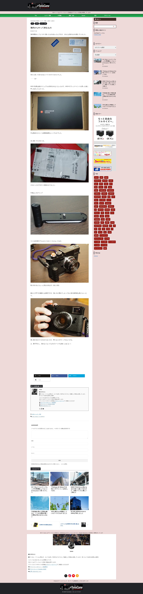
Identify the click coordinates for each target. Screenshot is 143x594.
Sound (83, 15)
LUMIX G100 (102, 190)
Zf (112, 229)
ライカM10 (104, 241)
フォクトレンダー (99, 238)
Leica (33, 416)
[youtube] (43, 409)
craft (101, 177)
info (111, 183)
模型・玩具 (71, 15)
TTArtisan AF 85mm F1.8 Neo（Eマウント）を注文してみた (59, 488)
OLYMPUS (102, 200)
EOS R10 (105, 180)
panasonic (111, 206)
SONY (101, 216)
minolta (104, 196)
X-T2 (102, 222)
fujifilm (110, 180)
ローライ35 (104, 245)
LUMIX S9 (111, 193)
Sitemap (96, 256)
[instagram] (41, 409)
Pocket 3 (97, 212)
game (96, 183)
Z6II (96, 229)
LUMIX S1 (104, 193)
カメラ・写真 (48, 15)
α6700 (96, 235)
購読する (98, 19)
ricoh (112, 212)
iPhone (100, 187)
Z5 (114, 225)
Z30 (103, 229)
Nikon (96, 200)
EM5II (106, 177)
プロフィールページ (59, 400)
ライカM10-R (41, 416)
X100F (107, 222)
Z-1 (110, 225)
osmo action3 (103, 206)
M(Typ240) (97, 196)
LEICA (33, 414)
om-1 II (108, 200)
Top (36, 15)
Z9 (99, 229)
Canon (96, 177)
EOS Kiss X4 (97, 180)
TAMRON (97, 219)
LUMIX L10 (97, 193)
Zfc (95, 232)
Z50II (108, 229)
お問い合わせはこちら (45, 405)
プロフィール (107, 15)
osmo (96, 206)
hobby (106, 183)
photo (36, 416)
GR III (101, 183)
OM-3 (96, 203)
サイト (32, 453)
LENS (96, 190)
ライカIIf (107, 238)
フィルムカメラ (103, 235)
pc (95, 209)
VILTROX (97, 222)
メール (32, 447)
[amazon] (77, 575)
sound (107, 216)
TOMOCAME (97, 34)
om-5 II (101, 203)
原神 (105, 248)
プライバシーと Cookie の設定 (47, 404)
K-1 (105, 187)
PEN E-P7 (100, 209)
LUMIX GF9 (110, 190)
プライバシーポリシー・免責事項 (48, 402)
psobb (107, 212)
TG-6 (103, 219)
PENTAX (107, 209)
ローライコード (98, 248)
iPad (96, 187)
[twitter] (40, 409)
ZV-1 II (100, 232)
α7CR (109, 232)
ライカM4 (97, 241)
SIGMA (96, 216)
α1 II (105, 232)
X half (112, 222)
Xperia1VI (105, 225)
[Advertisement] (60, 360)
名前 (32, 440)
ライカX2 (97, 245)
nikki (113, 196)
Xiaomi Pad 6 (98, 225)
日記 (95, 15)
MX (109, 196)
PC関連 (59, 15)
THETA (107, 219)
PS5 (102, 212)
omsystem (108, 203)
